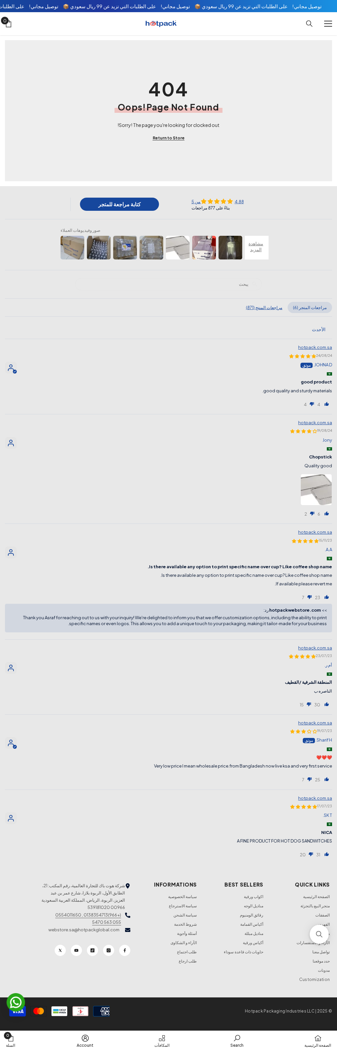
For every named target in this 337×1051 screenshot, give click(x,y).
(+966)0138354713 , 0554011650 (88, 914)
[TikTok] (92, 950)
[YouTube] (76, 950)
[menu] (328, 24)
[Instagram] (108, 950)
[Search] (309, 24)
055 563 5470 (106, 922)
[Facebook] (124, 950)
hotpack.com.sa (315, 347)
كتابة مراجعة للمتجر (119, 204)
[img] (218, 201)
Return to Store (169, 137)
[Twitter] (60, 950)
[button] (327, 404)
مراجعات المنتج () (264, 307)
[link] (237, 1041)
